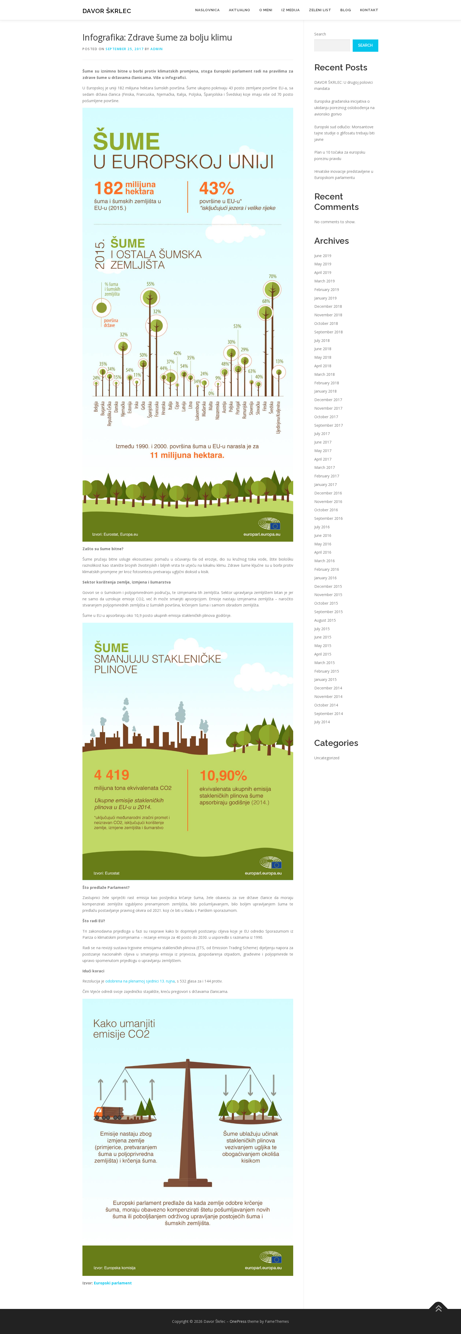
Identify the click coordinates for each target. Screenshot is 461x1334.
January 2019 (325, 298)
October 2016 (326, 509)
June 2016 (322, 535)
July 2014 (322, 721)
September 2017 (328, 425)
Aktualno (239, 10)
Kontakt (369, 10)
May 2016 (322, 543)
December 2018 (328, 306)
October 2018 (326, 323)
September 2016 (328, 518)
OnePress (238, 1321)
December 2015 (328, 586)
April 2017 (322, 459)
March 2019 (324, 280)
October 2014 (326, 705)
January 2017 (325, 484)
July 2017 (322, 433)
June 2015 (322, 637)
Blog (345, 10)
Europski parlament (113, 1282)
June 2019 (322, 255)
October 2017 (326, 416)
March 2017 (324, 467)
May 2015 (322, 645)
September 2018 (328, 331)
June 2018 (322, 348)
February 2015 (326, 671)
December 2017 (328, 399)
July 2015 (322, 628)
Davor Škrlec (106, 10)
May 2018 (322, 357)
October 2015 (326, 603)
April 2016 (322, 552)
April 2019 (322, 272)
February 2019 (326, 289)
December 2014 (328, 687)
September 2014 (328, 713)
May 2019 (322, 263)
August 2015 (325, 620)
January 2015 (325, 679)
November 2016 (328, 501)
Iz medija (290, 10)
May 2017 (322, 450)
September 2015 (328, 611)
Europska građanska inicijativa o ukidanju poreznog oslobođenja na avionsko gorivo (344, 108)
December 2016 (328, 493)
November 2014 (328, 696)
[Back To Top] (438, 1309)
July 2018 (322, 340)
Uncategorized (326, 757)
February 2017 (326, 475)
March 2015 (324, 662)
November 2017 (328, 408)
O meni (265, 10)
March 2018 (324, 374)
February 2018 (326, 382)
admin (156, 49)
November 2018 (328, 314)
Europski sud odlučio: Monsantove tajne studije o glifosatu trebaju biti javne (344, 133)
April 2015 (322, 654)
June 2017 (322, 442)
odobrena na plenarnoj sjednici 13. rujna (140, 981)
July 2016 (322, 526)
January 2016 (325, 577)
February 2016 (326, 569)
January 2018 (325, 391)
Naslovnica (207, 10)
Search (320, 34)
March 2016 (324, 560)
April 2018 (322, 365)
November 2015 (328, 594)
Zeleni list (320, 10)
